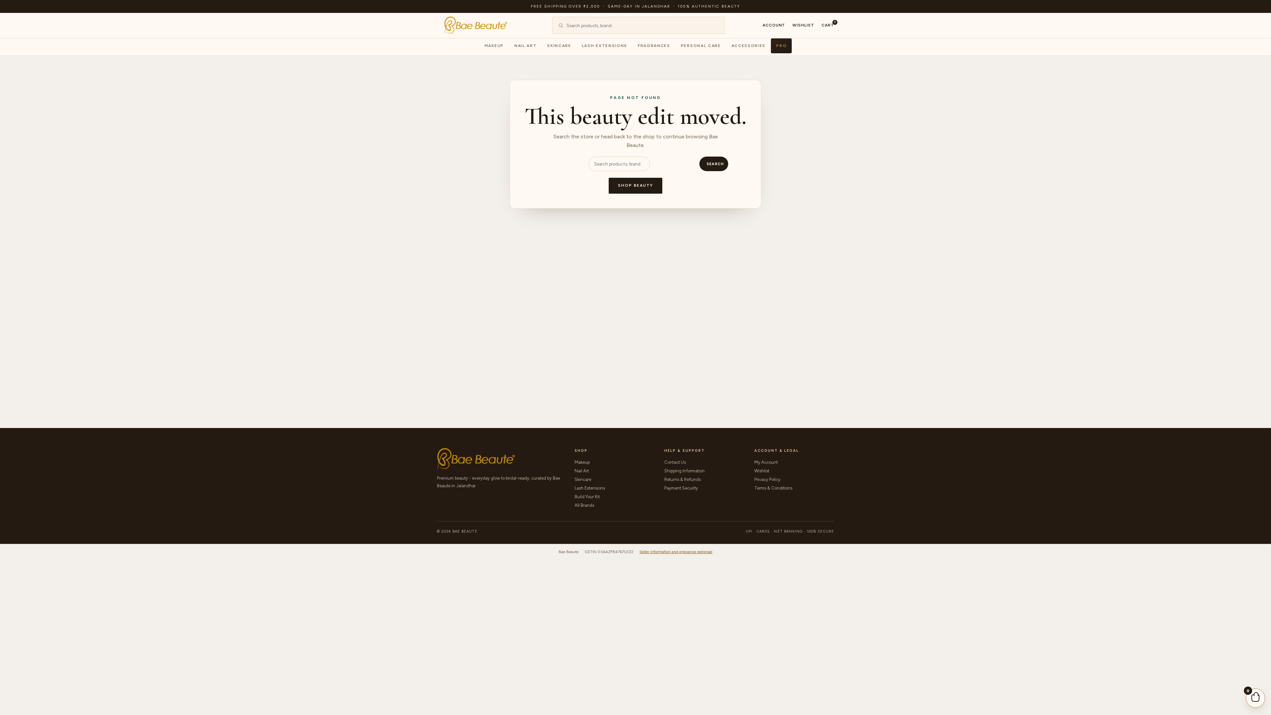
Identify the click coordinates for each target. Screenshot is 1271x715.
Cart (828, 24)
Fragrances (654, 45)
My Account (766, 462)
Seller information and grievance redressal (675, 551)
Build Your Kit (587, 496)
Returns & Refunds (682, 479)
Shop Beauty (635, 185)
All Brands (584, 505)
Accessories (748, 45)
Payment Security (681, 488)
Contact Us (675, 462)
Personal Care (701, 45)
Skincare (559, 45)
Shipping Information (684, 470)
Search (715, 164)
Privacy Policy (767, 479)
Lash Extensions (604, 45)
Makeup (494, 45)
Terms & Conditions (773, 488)
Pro (781, 45)
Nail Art (525, 45)
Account (774, 25)
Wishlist (803, 25)
